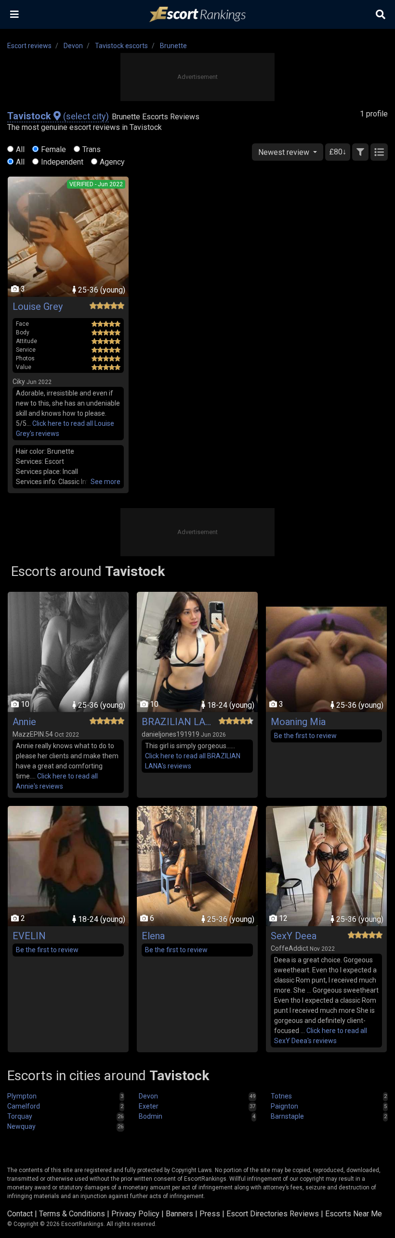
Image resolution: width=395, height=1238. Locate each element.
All (20, 149)
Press (209, 1213)
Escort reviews (29, 46)
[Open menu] (14, 14)
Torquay (19, 1116)
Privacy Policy (135, 1213)
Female (53, 149)
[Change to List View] (379, 152)
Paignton (284, 1106)
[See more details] (105, 481)
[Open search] (380, 14)
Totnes (281, 1096)
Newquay (21, 1126)
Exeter (148, 1106)
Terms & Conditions (72, 1213)
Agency (112, 161)
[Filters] (360, 152)
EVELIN (29, 936)
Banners (179, 1213)
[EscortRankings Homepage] (197, 14)
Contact (20, 1213)
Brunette (173, 46)
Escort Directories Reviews (272, 1213)
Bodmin (150, 1116)
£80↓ (337, 151)
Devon (73, 46)
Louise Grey (38, 306)
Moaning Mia (298, 721)
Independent (62, 161)
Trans (91, 149)
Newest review (284, 152)
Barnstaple (287, 1116)
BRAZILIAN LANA (178, 721)
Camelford (23, 1106)
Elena (153, 936)
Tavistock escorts (121, 46)
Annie (24, 721)
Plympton (22, 1096)
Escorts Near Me (353, 1213)
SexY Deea (293, 936)
